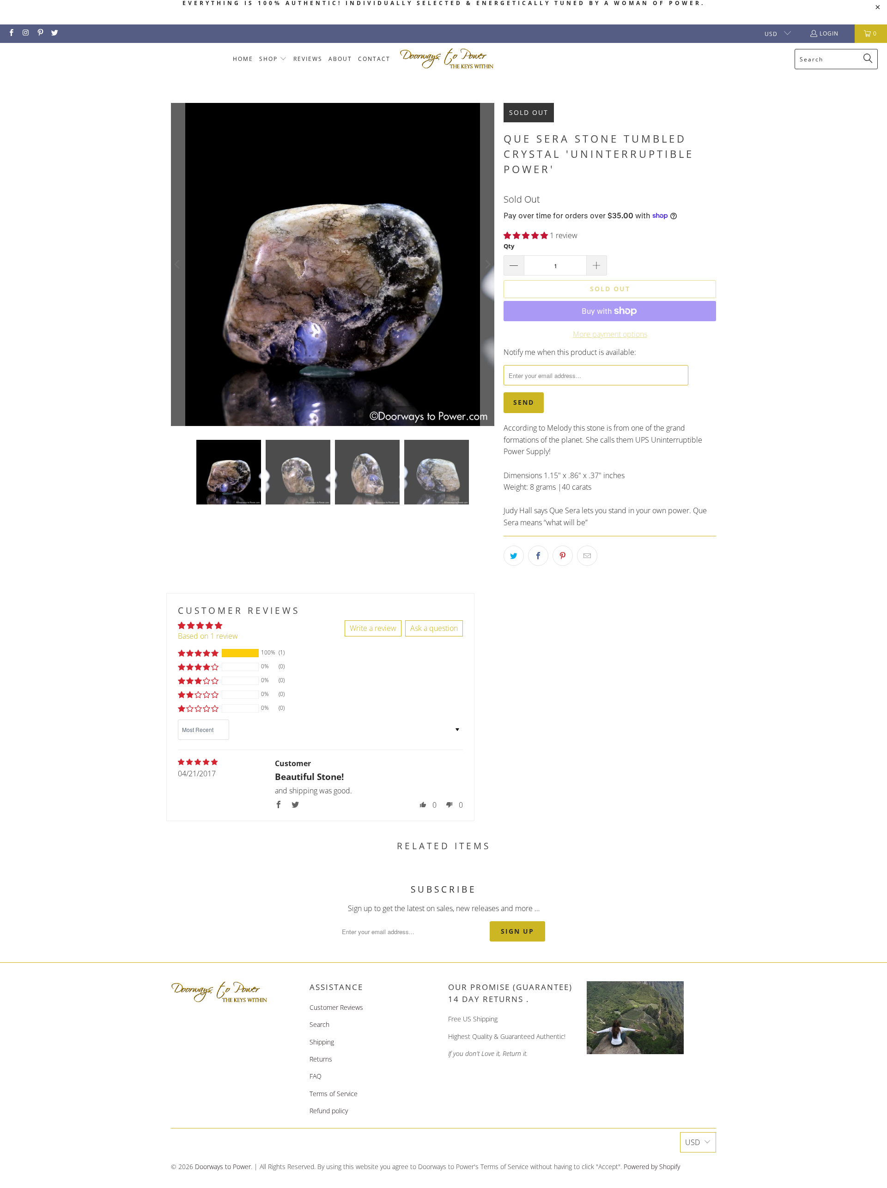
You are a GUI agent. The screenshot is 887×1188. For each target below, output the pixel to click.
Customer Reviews (336, 1007)
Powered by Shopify (652, 1166)
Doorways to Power (223, 1166)
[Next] (487, 264)
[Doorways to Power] (447, 59)
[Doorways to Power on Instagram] (25, 33)
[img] (198, 762)
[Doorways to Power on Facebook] (11, 33)
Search (319, 1024)
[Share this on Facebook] (538, 556)
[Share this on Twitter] (514, 556)
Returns (321, 1059)
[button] (273, 59)
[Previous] (177, 264)
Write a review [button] (373, 628)
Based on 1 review (208, 636)
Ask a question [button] (434, 628)
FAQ (316, 1076)
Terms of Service (334, 1093)
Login (829, 33)
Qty (509, 246)
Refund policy (329, 1110)
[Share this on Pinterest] (563, 556)
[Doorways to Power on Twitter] (54, 33)
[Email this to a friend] (587, 556)
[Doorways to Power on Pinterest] (40, 33)
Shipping (322, 1042)
